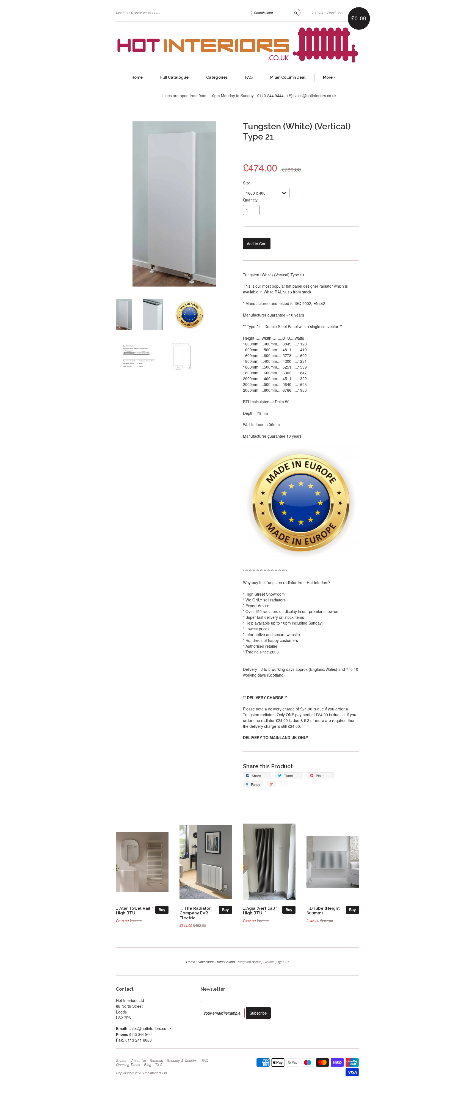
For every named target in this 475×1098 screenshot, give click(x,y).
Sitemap (156, 1060)
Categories (217, 77)
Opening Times (128, 1065)
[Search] (296, 12)
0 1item (317, 12)
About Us (138, 1060)
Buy (162, 909)
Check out (335, 12)
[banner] (237, 45)
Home (137, 77)
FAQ (249, 77)
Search (121, 1060)
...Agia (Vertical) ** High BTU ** (261, 911)
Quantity (250, 199)
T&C (158, 1065)
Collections (206, 961)
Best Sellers (226, 961)
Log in (121, 12)
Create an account (146, 12)
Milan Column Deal (287, 77)
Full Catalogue (174, 77)
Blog (147, 1065)
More (328, 77)
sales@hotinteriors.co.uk (150, 1028)
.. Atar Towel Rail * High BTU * (134, 911)
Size (246, 182)
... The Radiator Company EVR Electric (195, 913)
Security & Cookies (182, 1060)
